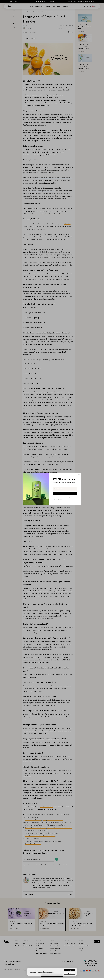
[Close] (79, 475)
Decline (69, 973)
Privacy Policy (58, 499)
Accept (69, 970)
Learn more (41, 972)
